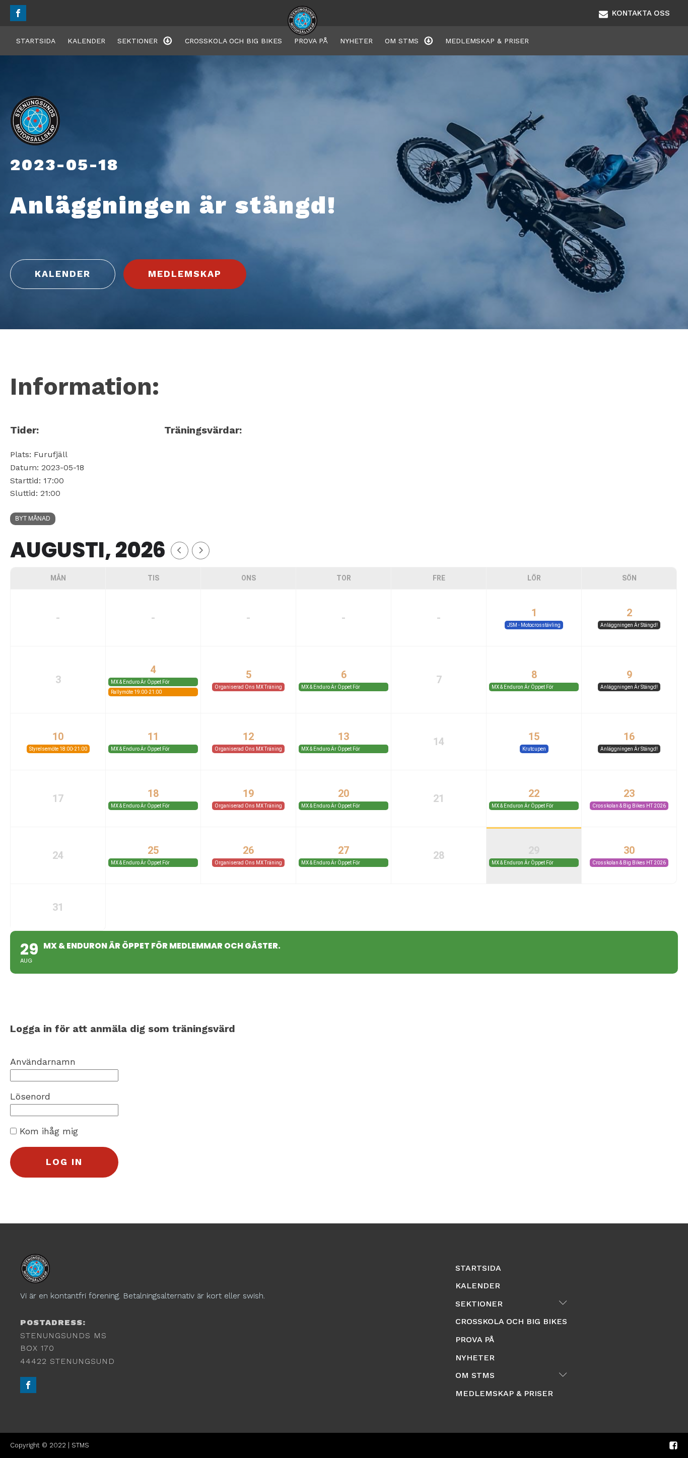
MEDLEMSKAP (185, 273)
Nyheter (356, 41)
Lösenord (30, 1096)
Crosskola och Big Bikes (233, 41)
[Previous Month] (179, 550)
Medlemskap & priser (487, 41)
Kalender (86, 41)
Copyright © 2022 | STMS (49, 1445)
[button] (634, 13)
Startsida (35, 41)
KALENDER (63, 273)
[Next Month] (201, 550)
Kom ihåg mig (47, 1131)
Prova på (311, 41)
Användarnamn (43, 1061)
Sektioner (137, 41)
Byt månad (32, 518)
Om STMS (402, 41)
